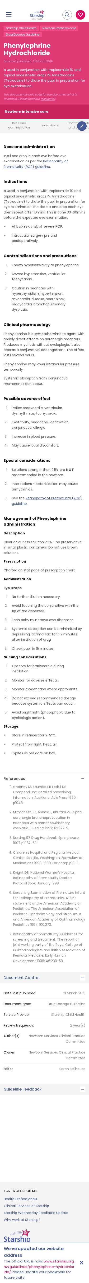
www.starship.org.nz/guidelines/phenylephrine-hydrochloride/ (39, 1266)
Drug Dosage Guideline (22, 34)
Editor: (9, 1068)
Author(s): (12, 1035)
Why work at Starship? (22, 1219)
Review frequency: (19, 1025)
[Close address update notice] (81, 1263)
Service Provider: (17, 1014)
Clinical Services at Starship (26, 1205)
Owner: (9, 1052)
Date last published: (20, 993)
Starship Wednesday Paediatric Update (36, 1212)
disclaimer (48, 99)
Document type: (17, 1003)
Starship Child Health (21, 28)
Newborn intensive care (59, 28)
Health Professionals (20, 1199)
